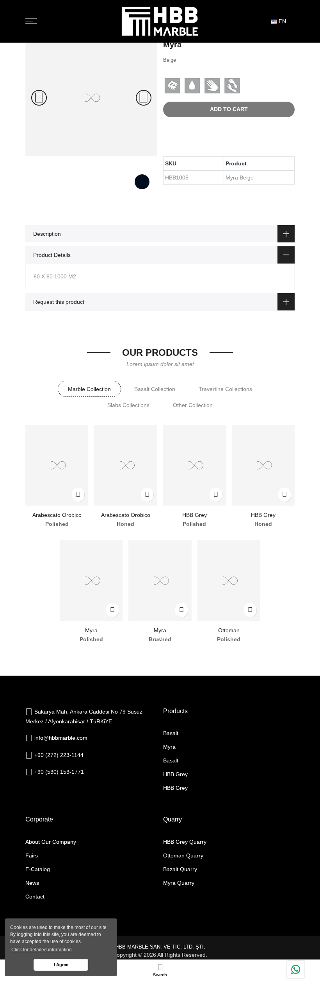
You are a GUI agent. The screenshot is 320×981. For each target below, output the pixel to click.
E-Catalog (37, 869)
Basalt (170, 733)
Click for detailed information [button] (41, 949)
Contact (34, 896)
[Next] (143, 98)
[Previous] (39, 98)
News (32, 883)
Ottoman (229, 630)
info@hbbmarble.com (60, 738)
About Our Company (50, 842)
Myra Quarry (178, 883)
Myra (91, 630)
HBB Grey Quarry (184, 842)
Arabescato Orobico (57, 515)
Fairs (31, 855)
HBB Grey (194, 515)
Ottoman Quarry (183, 855)
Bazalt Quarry (180, 869)
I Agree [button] (61, 964)
